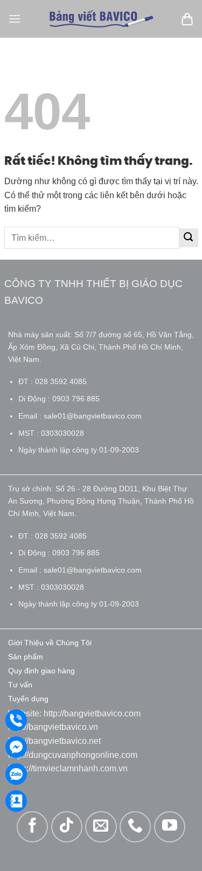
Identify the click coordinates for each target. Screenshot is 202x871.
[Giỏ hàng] (187, 19)
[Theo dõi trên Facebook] (32, 826)
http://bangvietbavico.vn (53, 726)
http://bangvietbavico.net (54, 740)
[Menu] (14, 18)
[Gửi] (188, 237)
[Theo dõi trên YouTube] (169, 826)
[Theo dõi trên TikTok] (66, 826)
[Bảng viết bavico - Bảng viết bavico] (101, 19)
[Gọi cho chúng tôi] (135, 826)
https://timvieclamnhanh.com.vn (68, 768)
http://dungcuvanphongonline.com (72, 754)
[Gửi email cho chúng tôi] (100, 826)
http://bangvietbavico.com (92, 713)
